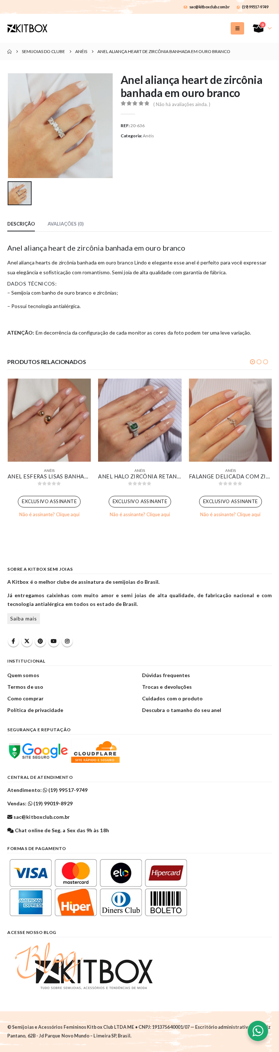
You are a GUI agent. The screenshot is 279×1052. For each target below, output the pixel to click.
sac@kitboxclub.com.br (209, 6)
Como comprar (25, 698)
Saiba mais (23, 618)
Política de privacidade (35, 710)
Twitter (26, 641)
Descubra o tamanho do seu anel (181, 710)
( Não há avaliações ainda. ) (181, 104)
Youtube (53, 641)
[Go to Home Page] (9, 51)
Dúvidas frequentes (166, 675)
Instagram (67, 641)
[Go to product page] (49, 420)
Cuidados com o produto (172, 698)
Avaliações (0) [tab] (66, 224)
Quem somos (23, 675)
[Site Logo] (27, 28)
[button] (237, 28)
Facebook (13, 641)
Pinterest (40, 641)
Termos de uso (25, 687)
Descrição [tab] (21, 224)
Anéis (148, 135)
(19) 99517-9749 (255, 6)
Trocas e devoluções (167, 687)
